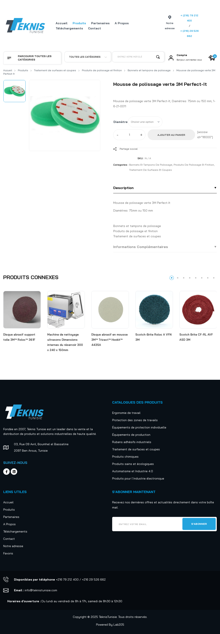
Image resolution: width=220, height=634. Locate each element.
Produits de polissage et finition (102, 70)
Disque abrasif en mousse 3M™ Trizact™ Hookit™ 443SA (109, 340)
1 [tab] (171, 277)
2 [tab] (177, 277)
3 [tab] (183, 277)
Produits (23, 70)
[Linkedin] (14, 471)
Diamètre (120, 122)
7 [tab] (207, 277)
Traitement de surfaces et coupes (55, 70)
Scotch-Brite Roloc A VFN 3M (153, 337)
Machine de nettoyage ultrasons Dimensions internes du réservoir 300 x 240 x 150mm (65, 342)
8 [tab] (213, 277)
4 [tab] (189, 277)
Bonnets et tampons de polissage (149, 70)
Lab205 (118, 624)
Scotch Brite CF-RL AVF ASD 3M (196, 337)
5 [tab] (195, 277)
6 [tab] (201, 277)
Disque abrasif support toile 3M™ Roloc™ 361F (19, 337)
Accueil (7, 70)
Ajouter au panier (171, 134)
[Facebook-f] (6, 471)
